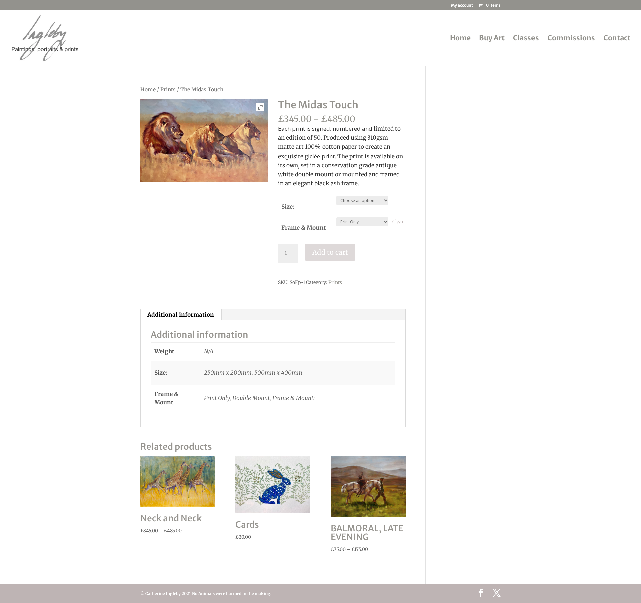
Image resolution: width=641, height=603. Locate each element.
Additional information (180, 314)
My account (462, 5)
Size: (287, 206)
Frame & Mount (303, 227)
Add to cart (330, 252)
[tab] (181, 314)
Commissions (571, 39)
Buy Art (492, 39)
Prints (168, 89)
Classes (526, 39)
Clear (398, 222)
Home (460, 39)
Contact (616, 39)
